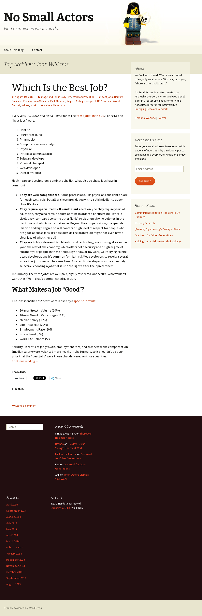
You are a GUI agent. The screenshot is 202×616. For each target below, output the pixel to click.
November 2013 (15, 566)
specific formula (84, 301)
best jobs (107, 97)
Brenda (59, 444)
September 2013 (16, 578)
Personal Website (145, 118)
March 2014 (13, 541)
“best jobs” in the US (90, 116)
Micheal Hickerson (54, 105)
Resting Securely (145, 223)
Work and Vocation (83, 97)
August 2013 (13, 584)
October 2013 (14, 572)
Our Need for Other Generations (154, 235)
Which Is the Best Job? (60, 88)
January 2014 (14, 553)
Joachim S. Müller (61, 507)
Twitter (162, 118)
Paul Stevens (57, 101)
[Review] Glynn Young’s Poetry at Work (157, 229)
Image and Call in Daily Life (56, 97)
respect (91, 101)
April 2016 (12, 504)
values (25, 105)
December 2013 (15, 559)
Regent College (76, 101)
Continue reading (25, 361)
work (33, 105)
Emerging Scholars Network (151, 109)
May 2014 (11, 529)
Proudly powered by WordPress (23, 608)
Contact (37, 50)
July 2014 (11, 523)
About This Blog (14, 50)
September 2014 (16, 510)
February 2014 (14, 547)
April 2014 (12, 535)
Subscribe (145, 181)
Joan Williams (41, 101)
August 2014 (13, 517)
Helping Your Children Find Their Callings (158, 241)
